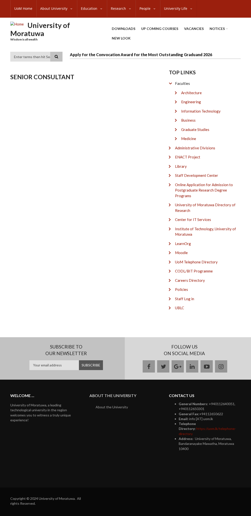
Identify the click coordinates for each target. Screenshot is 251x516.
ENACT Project (187, 157)
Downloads (123, 28)
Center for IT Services (193, 219)
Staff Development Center (196, 175)
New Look (121, 38)
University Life (176, 8)
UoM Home (23, 8)
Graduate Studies (195, 129)
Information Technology (201, 111)
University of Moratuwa (40, 29)
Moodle (181, 252)
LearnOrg (183, 243)
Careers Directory (190, 280)
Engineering (191, 102)
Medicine (188, 138)
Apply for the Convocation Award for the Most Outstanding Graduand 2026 (141, 54)
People (145, 8)
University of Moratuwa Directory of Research (205, 208)
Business (188, 120)
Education (89, 8)
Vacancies (194, 28)
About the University (112, 407)
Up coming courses (159, 28)
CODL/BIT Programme (194, 271)
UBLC (179, 308)
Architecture (191, 92)
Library (181, 166)
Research (119, 8)
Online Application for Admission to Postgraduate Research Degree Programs (204, 190)
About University (54, 8)
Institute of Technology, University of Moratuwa (205, 232)
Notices (217, 28)
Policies (181, 289)
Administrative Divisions (195, 148)
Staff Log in (184, 299)
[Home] (17, 24)
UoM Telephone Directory (196, 262)
